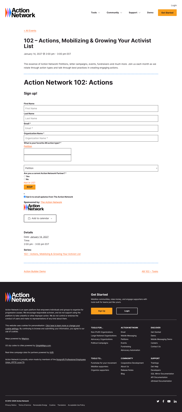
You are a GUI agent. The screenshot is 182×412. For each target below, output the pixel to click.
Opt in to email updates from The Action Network (49, 197)
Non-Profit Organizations (102, 332)
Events (124, 343)
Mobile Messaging (129, 335)
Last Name (29, 113)
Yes (27, 176)
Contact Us (156, 346)
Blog (123, 373)
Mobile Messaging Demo (161, 339)
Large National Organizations (103, 335)
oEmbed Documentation (161, 381)
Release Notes (127, 370)
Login (174, 5)
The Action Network (51, 202)
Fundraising (126, 346)
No (27, 179)
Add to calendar (40, 218)
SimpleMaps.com (43, 345)
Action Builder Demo (35, 271)
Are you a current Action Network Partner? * (45, 173)
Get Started (167, 12)
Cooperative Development (132, 363)
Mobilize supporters (99, 366)
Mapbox (25, 338)
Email (123, 332)
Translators (62, 405)
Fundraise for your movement (104, 363)
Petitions (124, 339)
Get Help (154, 366)
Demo (150, 12)
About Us (125, 366)
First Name (29, 103)
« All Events (30, 30)
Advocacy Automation (130, 350)
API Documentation (159, 377)
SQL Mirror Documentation (162, 373)
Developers (156, 370)
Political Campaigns (99, 343)
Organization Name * (34, 133)
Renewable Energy (40, 405)
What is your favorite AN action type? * (42, 143)
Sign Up (101, 311)
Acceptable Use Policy (76, 405)
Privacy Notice (10, 405)
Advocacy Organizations (101, 339)
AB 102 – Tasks (150, 271)
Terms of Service (25, 405)
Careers (154, 343)
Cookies (52, 405)
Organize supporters (100, 370)
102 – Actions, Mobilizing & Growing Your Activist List (52, 254)
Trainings (155, 363)
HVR (51, 352)
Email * (27, 123)
